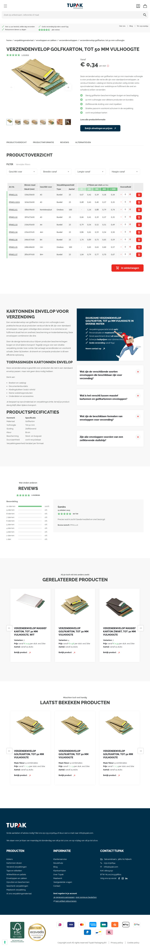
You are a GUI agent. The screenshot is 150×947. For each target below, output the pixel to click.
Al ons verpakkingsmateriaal (19, 893)
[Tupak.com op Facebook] (118, 878)
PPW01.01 (13, 195)
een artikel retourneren (66, 901)
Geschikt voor (15, 171)
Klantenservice (60, 859)
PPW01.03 (13, 225)
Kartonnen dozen (14, 863)
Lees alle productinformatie (92, 119)
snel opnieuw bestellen (86, 897)
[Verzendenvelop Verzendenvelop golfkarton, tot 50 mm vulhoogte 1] (39, 87)
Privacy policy (117, 943)
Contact (56, 886)
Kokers (9, 859)
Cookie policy (133, 943)
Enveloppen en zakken (16, 878)
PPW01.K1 (13, 210)
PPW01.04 (13, 232)
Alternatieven (83, 142)
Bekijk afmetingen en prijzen (99, 128)
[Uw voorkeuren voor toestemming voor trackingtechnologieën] (4, 942)
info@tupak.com (86, 833)
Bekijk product (16, 652)
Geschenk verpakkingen (17, 886)
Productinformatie (43, 142)
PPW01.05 (13, 247)
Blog (131, 26)
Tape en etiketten (14, 871)
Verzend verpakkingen (16, 867)
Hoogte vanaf (118, 171)
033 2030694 (144, 26)
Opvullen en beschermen (17, 882)
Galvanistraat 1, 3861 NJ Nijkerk (118, 859)
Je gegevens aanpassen (64, 897)
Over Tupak (58, 874)
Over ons (122, 26)
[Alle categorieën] (5, 6)
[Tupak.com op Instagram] (122, 878)
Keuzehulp (58, 863)
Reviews (64, 142)
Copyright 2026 (64, 943)
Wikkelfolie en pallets (16, 874)
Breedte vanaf (50, 171)
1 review (25, 55)
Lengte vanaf (83, 171)
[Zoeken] (145, 15)
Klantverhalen (59, 871)
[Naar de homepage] (75, 5)
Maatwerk (57, 878)
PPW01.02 (13, 217)
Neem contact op (94, 348)
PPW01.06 (13, 240)
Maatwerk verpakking (16, 890)
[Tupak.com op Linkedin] (126, 878)
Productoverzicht (16, 142)
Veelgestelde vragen (62, 882)
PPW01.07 (13, 255)
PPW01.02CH (14, 202)
